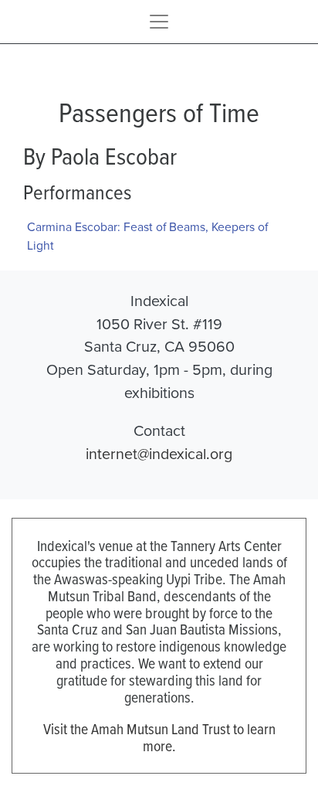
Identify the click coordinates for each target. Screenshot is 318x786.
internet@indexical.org (159, 453)
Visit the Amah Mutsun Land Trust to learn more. (159, 737)
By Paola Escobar (100, 155)
